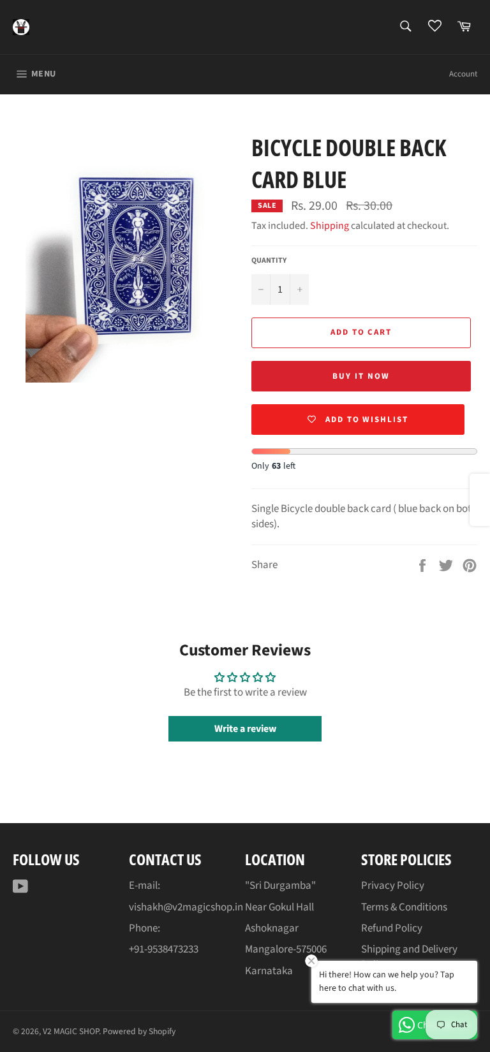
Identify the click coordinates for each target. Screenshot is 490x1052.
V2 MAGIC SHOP (71, 1031)
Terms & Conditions (404, 907)
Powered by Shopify (139, 1031)
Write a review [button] (245, 729)
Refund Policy (391, 928)
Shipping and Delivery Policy (409, 957)
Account (463, 74)
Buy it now (361, 376)
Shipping (329, 226)
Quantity (268, 261)
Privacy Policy (392, 885)
